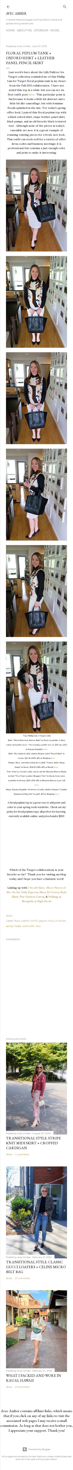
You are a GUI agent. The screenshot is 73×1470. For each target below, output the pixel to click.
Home (10, 30)
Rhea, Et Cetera (49, 892)
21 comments (22, 1386)
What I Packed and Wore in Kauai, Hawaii (33, 1378)
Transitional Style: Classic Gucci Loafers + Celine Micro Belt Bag (36, 1266)
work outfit (28, 926)
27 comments (22, 1278)
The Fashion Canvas (31, 896)
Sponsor (41, 30)
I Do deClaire (36, 887)
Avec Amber (16, 13)
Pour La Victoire (57, 920)
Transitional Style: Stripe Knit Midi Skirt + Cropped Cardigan (33, 1143)
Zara (38, 926)
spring (9, 926)
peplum (43, 920)
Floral (17, 920)
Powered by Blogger (39, 1449)
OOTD (34, 920)
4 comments (22, 1154)
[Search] (65, 6)
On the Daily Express (25, 892)
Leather (25, 920)
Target (17, 926)
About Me (24, 30)
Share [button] (9, 915)
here (31, 94)
